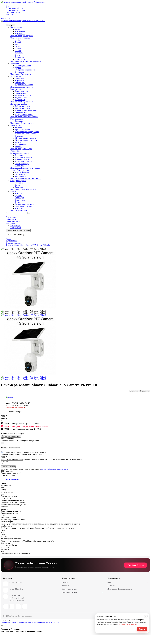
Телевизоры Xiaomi (23, 66)
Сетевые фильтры (22, 164)
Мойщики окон (21, 112)
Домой (8, 239)
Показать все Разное (18, 211)
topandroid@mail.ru (16, 589)
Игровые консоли (22, 159)
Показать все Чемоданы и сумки (23, 189)
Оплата (82, 582)
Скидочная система (13, 12)
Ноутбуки (19, 155)
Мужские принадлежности (26, 140)
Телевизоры (15, 63)
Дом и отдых (15, 125)
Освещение (19, 136)
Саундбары (19, 78)
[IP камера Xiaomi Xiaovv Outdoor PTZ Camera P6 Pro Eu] (24, 315)
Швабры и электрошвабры (26, 110)
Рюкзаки (18, 185)
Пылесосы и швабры (18, 104)
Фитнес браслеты (22, 172)
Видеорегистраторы (23, 95)
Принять (142, 629)
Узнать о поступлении (12, 436)
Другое (18, 68)
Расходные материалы (24, 115)
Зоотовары (19, 198)
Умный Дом (15, 151)
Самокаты (19, 121)
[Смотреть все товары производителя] (9, 397)
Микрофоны (20, 83)
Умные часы (20, 174)
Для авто (18, 193)
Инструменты (20, 144)
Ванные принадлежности (25, 134)
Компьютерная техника (19, 153)
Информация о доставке (15, 10)
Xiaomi (18, 42)
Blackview (19, 53)
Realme (18, 44)
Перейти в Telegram (136, 565)
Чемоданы (19, 183)
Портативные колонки (24, 85)
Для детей (19, 208)
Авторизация (15, 228)
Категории (10, 25)
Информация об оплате (15, 8)
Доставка (82, 586)
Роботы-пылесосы (22, 106)
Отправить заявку (8, 467)
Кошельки (19, 187)
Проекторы (19, 72)
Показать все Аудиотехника (21, 87)
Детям (17, 29)
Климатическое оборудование (27, 132)
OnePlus (18, 48)
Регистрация (15, 226)
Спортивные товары (23, 206)
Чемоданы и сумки (18, 181)
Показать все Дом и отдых (21, 149)
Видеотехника (16, 89)
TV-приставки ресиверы (25, 70)
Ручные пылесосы (22, 108)
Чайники (18, 127)
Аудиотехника (16, 76)
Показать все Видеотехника (21, 102)
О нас (8, 6)
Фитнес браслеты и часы (20, 170)
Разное (13, 191)
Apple (17, 40)
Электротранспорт (17, 119)
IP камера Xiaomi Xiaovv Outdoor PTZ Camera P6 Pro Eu (28, 245)
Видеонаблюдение (22, 98)
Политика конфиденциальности (127, 589)
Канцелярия (20, 200)
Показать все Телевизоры (20, 74)
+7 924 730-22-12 (15, 582)
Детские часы (20, 176)
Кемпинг (18, 147)
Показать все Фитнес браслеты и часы (25, 179)
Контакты (10, 15)
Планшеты (19, 57)
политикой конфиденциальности (54, 469)
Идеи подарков (16, 27)
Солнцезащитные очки (24, 204)
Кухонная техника (22, 130)
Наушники (19, 80)
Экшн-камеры (20, 93)
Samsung (18, 46)
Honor (17, 55)
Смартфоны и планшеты (20, 38)
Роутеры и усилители (23, 157)
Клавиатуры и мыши (23, 161)
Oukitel (18, 51)
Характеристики (12, 479)
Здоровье (18, 196)
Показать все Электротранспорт (23, 123)
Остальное (19, 166)
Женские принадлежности (25, 138)
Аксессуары (20, 59)
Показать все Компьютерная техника (25, 168)
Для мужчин (20, 34)
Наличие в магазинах (14, 407)
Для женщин (20, 31)
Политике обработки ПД (128, 624)
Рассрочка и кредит (82, 589)
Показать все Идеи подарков (21, 36)
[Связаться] (2, 625)
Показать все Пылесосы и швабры (24, 117)
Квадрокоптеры (21, 91)
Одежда (18, 202)
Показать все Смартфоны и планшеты (25, 61)
